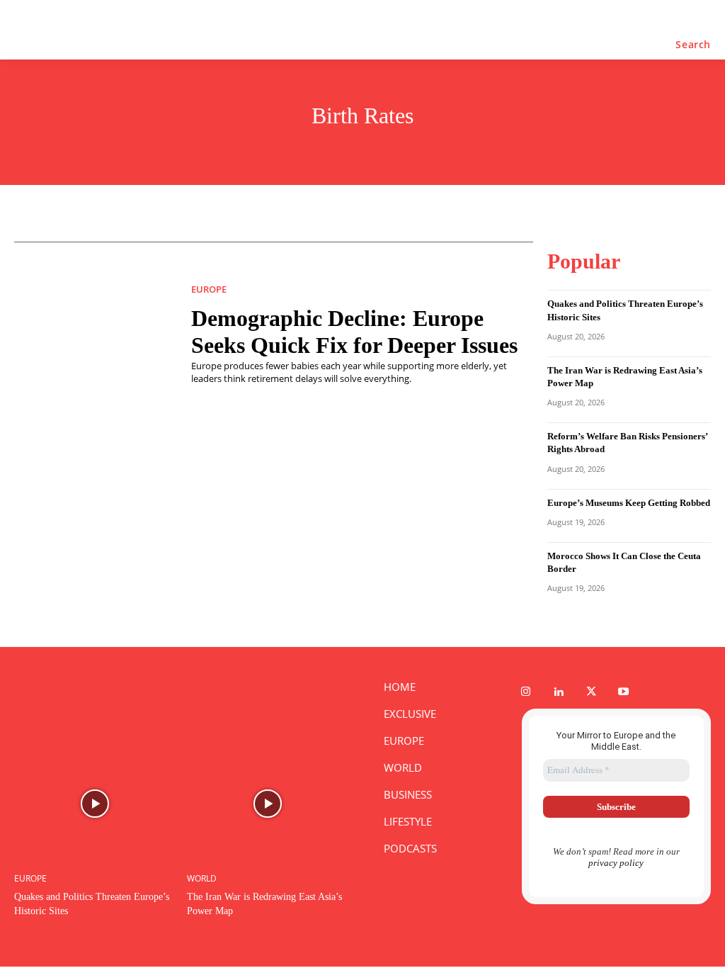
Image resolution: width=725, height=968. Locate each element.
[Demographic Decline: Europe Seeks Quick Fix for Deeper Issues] (92, 334)
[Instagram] (526, 692)
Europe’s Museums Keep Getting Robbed (628, 502)
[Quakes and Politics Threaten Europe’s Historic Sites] (95, 803)
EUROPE (209, 289)
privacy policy (616, 862)
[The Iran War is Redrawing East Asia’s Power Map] (268, 803)
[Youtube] (623, 692)
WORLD (202, 878)
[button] (693, 45)
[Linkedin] (558, 692)
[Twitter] (591, 692)
